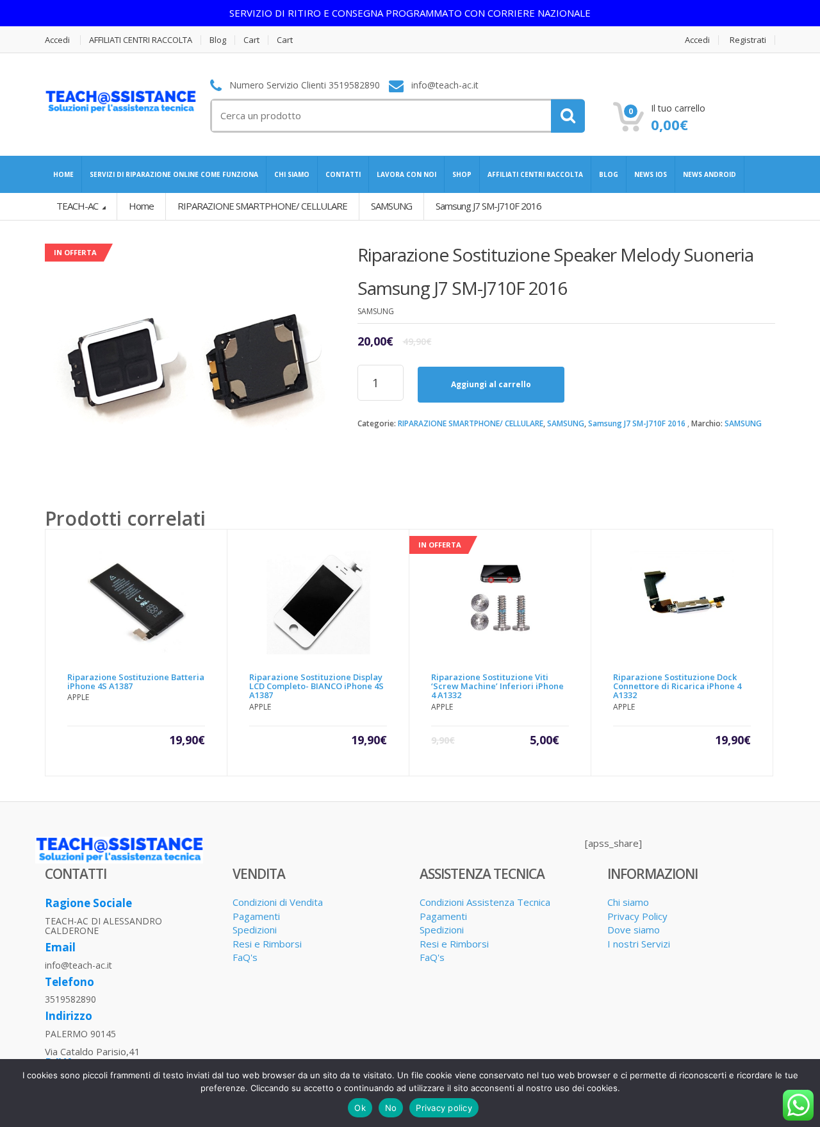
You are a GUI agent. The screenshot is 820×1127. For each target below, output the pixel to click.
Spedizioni (255, 929)
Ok (360, 1108)
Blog (217, 40)
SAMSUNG (565, 423)
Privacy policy (444, 1108)
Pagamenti (256, 916)
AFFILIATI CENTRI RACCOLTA (140, 40)
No (391, 1108)
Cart (251, 40)
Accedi (57, 40)
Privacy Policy (637, 916)
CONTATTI (343, 174)
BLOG (608, 174)
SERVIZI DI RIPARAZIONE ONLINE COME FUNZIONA (174, 174)
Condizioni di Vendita (278, 902)
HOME (63, 174)
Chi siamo (628, 902)
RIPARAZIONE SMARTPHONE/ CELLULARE (470, 423)
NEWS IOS (650, 174)
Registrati (748, 40)
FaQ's (245, 957)
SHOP (462, 174)
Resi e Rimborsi (267, 943)
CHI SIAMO (291, 174)
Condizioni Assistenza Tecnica (485, 902)
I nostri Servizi (638, 943)
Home (141, 205)
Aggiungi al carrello (491, 384)
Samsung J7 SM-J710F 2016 (636, 423)
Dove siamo (633, 929)
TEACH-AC (78, 205)
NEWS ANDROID (709, 174)
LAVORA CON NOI (406, 174)
